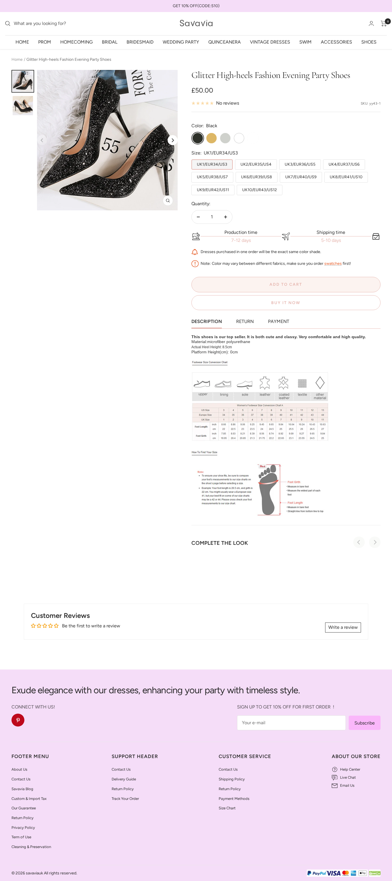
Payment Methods (234, 798)
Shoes (369, 41)
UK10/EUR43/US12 (259, 189)
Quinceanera (224, 41)
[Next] (173, 140)
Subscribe (364, 723)
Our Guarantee (23, 808)
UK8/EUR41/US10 (346, 177)
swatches (333, 263)
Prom (44, 41)
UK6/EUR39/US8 (256, 177)
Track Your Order (125, 798)
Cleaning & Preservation (31, 847)
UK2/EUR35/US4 (255, 164)
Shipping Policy (232, 779)
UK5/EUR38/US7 (212, 177)
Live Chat (348, 777)
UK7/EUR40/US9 (301, 177)
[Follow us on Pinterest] (17, 720)
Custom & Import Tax (28, 798)
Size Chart (227, 808)
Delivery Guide (124, 779)
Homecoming (76, 41)
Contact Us (20, 779)
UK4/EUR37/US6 (344, 164)
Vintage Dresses (270, 41)
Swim (305, 41)
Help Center (350, 769)
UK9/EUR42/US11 (213, 189)
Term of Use (21, 837)
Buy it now (285, 302)
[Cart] (384, 23)
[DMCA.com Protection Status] (375, 873)
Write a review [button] (343, 627)
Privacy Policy (23, 827)
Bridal (109, 41)
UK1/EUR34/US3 (212, 164)
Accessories (336, 41)
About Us (19, 769)
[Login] (371, 23)
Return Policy (22, 818)
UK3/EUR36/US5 (300, 164)
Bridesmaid (140, 41)
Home (22, 41)
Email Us (347, 785)
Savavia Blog (22, 789)
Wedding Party (181, 41)
